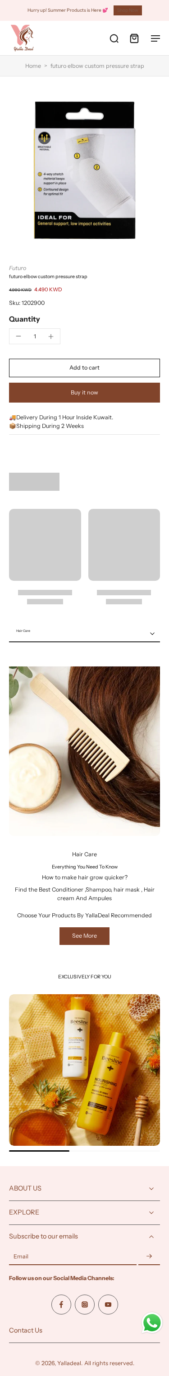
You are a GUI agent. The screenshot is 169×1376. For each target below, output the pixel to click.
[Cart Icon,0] (134, 38)
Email (21, 1256)
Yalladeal (69, 1363)
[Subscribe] (149, 1256)
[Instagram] (85, 1304)
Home (33, 65)
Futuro (17, 268)
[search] (114, 38)
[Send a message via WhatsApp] (152, 1322)
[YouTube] (108, 1304)
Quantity (24, 318)
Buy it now (84, 392)
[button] (84, 368)
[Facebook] (61, 1304)
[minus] (18, 336)
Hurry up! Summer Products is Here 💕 (67, 10)
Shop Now (127, 10)
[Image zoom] (84, 170)
